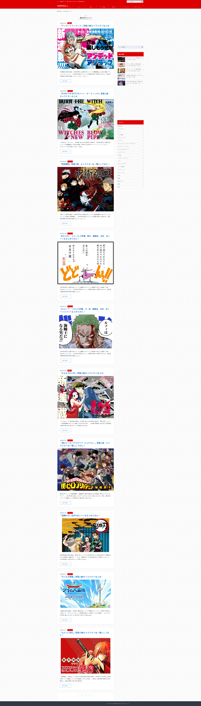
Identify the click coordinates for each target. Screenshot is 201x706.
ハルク (119, 160)
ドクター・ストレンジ (123, 158)
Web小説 (120, 126)
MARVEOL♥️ (117, 703)
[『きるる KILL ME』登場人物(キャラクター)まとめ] (85, 417)
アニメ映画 (120, 134)
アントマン (120, 140)
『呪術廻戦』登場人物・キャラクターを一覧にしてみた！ (85, 164)
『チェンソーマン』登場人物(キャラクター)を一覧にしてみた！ (133, 69)
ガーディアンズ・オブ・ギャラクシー (127, 143)
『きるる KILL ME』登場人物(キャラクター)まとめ (81, 373)
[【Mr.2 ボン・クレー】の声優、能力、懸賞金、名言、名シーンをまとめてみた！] (85, 283)
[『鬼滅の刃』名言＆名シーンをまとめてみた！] (85, 551)
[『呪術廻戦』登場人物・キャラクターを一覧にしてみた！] (85, 210)
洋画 (119, 178)
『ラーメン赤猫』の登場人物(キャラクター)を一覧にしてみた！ (133, 64)
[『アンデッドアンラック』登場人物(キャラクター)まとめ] (85, 68)
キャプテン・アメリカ (123, 146)
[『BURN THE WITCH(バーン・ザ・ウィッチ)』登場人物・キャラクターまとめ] (85, 138)
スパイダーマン (121, 152)
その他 (119, 155)
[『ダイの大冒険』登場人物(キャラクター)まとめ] (85, 607)
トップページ (67, 6)
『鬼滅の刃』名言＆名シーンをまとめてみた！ (80, 515)
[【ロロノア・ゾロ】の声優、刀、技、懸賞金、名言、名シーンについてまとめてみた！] (85, 347)
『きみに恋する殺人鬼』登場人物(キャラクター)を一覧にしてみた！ (134, 83)
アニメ (79, 6)
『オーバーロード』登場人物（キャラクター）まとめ (134, 58)
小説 (119, 175)
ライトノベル (126, 6)
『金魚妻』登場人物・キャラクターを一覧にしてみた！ (134, 76)
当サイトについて (137, 6)
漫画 (91, 6)
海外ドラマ (114, 6)
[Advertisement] (130, 29)
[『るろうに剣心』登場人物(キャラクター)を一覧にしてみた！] (85, 672)
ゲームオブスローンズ (123, 149)
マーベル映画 (102, 6)
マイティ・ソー (121, 169)
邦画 (119, 187)
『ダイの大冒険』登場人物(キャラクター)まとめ (80, 577)
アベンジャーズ (121, 137)
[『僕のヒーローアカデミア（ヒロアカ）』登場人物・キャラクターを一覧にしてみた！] (85, 489)
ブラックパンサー (122, 163)
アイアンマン (121, 129)
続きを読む (65, 81)
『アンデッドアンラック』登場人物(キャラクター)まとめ (85, 25)
